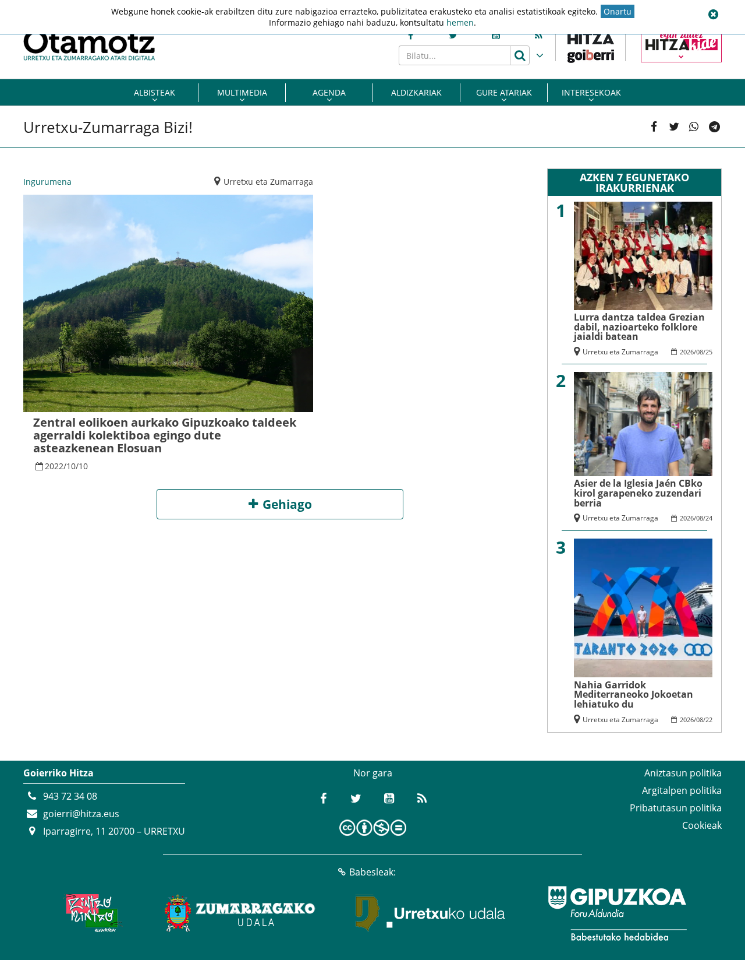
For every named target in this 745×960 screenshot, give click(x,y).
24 (708, 518)
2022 (54, 466)
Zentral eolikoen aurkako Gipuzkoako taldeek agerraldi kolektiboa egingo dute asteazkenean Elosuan (164, 435)
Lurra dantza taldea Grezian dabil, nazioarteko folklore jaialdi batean (639, 327)
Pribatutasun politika (676, 807)
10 (71, 466)
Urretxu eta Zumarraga (268, 181)
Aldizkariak (416, 92)
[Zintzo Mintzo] (91, 913)
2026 (687, 351)
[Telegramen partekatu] (714, 127)
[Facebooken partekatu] (653, 127)
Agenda (329, 92)
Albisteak (154, 92)
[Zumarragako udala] (240, 913)
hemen (460, 22)
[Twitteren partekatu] (674, 127)
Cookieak (702, 825)
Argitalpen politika (682, 790)
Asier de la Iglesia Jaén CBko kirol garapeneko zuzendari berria (638, 493)
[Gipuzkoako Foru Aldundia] (617, 913)
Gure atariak (504, 92)
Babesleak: (372, 872)
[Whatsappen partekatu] (693, 127)
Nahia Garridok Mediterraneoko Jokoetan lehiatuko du (633, 694)
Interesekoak (591, 92)
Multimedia (242, 92)
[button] (713, 14)
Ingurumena (47, 181)
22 (708, 719)
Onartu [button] (618, 11)
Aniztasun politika (683, 772)
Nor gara (372, 772)
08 (699, 351)
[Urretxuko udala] (430, 913)
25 (708, 351)
